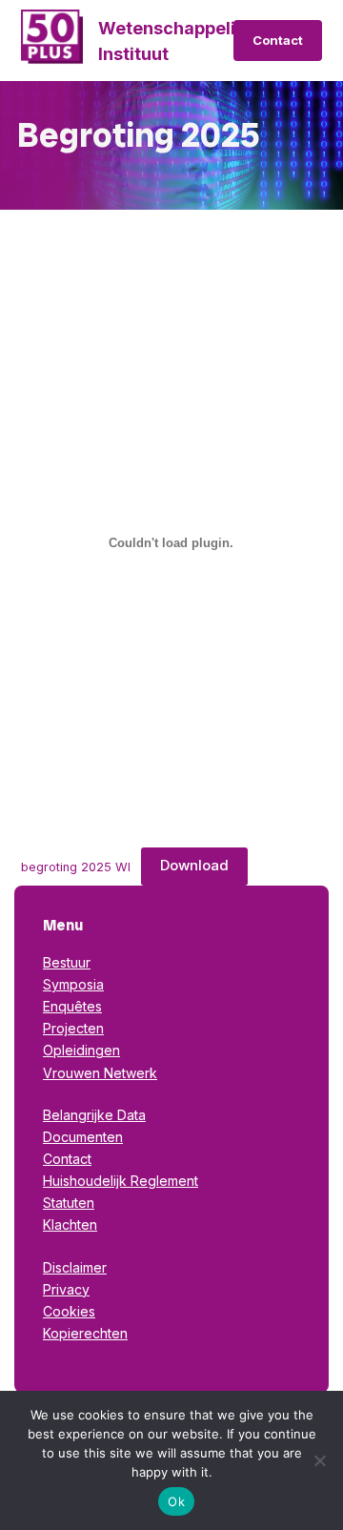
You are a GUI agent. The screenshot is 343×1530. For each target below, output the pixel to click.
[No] (319, 1460)
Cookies (69, 1311)
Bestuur (67, 962)
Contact (277, 40)
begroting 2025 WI (76, 866)
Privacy (66, 1289)
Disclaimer (75, 1267)
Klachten (70, 1224)
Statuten (68, 1202)
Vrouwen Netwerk (100, 1073)
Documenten (83, 1137)
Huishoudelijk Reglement (120, 1181)
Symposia (73, 984)
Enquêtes (72, 1006)
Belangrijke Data (94, 1115)
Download (194, 865)
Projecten (73, 1028)
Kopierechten (85, 1333)
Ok (176, 1501)
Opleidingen (81, 1050)
